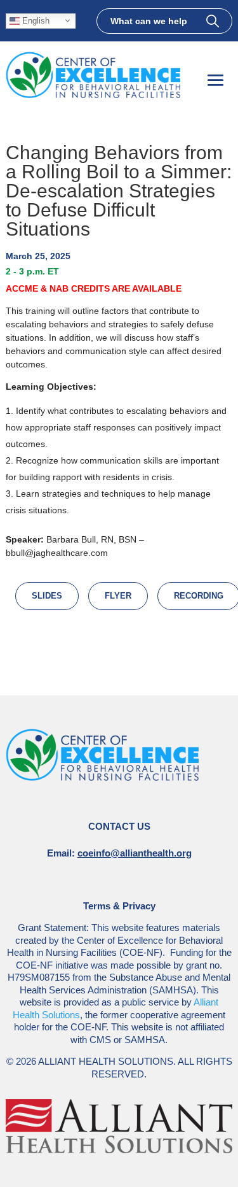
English (35, 20)
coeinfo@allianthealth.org (134, 853)
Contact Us (119, 826)
